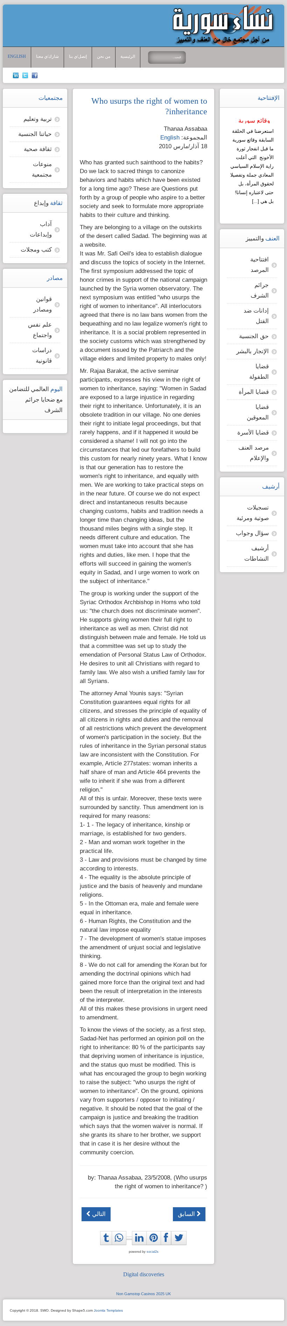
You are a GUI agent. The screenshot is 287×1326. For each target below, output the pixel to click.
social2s (153, 1251)
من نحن (103, 56)
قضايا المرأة (254, 392)
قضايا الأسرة (253, 432)
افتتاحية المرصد (259, 264)
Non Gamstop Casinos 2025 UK (143, 1294)
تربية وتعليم (37, 119)
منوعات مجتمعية (42, 169)
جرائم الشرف (260, 290)
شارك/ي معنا (47, 56)
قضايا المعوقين (258, 412)
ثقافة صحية (38, 149)
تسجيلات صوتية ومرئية (253, 512)
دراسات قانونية (42, 355)
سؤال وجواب (252, 533)
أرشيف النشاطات (256, 553)
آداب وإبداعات (41, 229)
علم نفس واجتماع (40, 330)
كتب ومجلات (36, 249)
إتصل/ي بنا (78, 56)
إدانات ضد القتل (256, 315)
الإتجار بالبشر (252, 351)
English (17, 56)
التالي (98, 1214)
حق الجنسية (254, 336)
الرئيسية (127, 56)
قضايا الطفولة (259, 371)
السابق (187, 1214)
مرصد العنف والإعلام (253, 453)
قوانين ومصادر (42, 304)
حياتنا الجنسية (35, 134)
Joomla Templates (108, 1310)
